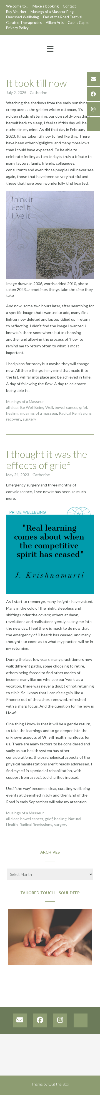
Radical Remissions (75, 413)
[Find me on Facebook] (93, 94)
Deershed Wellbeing (22, 17)
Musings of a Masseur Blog (52, 11)
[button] (50, 49)
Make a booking (45, 6)
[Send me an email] (93, 79)
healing (12, 413)
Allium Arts (55, 22)
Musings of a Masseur (25, 401)
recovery (13, 419)
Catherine (38, 92)
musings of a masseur (38, 413)
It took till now (36, 83)
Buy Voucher (16, 11)
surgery (29, 419)
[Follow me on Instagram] (93, 109)
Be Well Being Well (36, 407)
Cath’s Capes (78, 22)
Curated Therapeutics (24, 22)
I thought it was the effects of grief (46, 459)
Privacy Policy (17, 28)
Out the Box (58, 1084)
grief (83, 407)
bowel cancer (66, 407)
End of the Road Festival (62, 17)
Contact (69, 6)
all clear (12, 407)
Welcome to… (17, 6)
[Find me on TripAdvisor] (93, 124)
